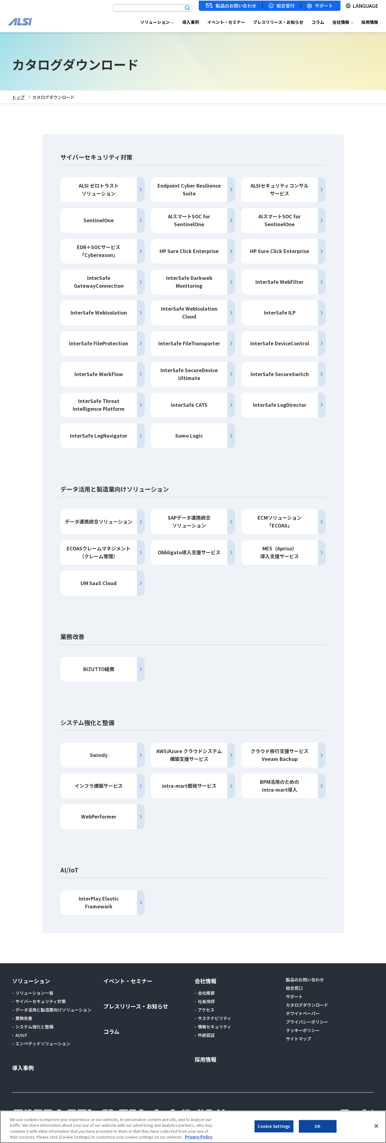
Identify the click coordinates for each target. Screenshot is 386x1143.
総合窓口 (294, 988)
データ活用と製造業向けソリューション (53, 1010)
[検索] (187, 7)
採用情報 (369, 22)
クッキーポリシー (303, 1030)
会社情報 (340, 22)
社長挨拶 (206, 1001)
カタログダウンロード (307, 1005)
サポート (324, 5)
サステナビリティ (214, 1018)
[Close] (376, 1125)
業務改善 (23, 1018)
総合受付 (286, 5)
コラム (318, 22)
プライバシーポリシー (307, 1022)
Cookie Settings (274, 1126)
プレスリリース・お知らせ (278, 22)
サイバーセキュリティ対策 (40, 1001)
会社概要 (206, 993)
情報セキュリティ (214, 1027)
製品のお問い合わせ (236, 5)
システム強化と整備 (34, 1027)
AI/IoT (21, 1035)
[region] (193, 1126)
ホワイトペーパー (303, 1013)
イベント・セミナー (226, 22)
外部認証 (206, 1035)
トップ (18, 97)
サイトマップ (298, 1039)
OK (317, 1126)
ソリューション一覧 (34, 993)
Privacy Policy (198, 1137)
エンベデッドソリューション (42, 1043)
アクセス (206, 1010)
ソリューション (155, 22)
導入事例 (190, 22)
